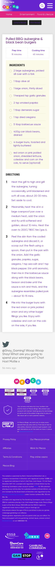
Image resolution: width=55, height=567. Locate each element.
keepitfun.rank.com (26, 431)
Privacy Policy (9, 439)
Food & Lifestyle (45, 14)
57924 (36, 486)
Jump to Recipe (20, 23)
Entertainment (27, 14)
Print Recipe (35, 23)
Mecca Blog (8, 466)
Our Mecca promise (39, 439)
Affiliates (7, 448)
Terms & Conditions (12, 457)
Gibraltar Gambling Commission (13, 494)
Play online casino (39, 457)
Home (9, 14)
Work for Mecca (38, 448)
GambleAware (7, 521)
